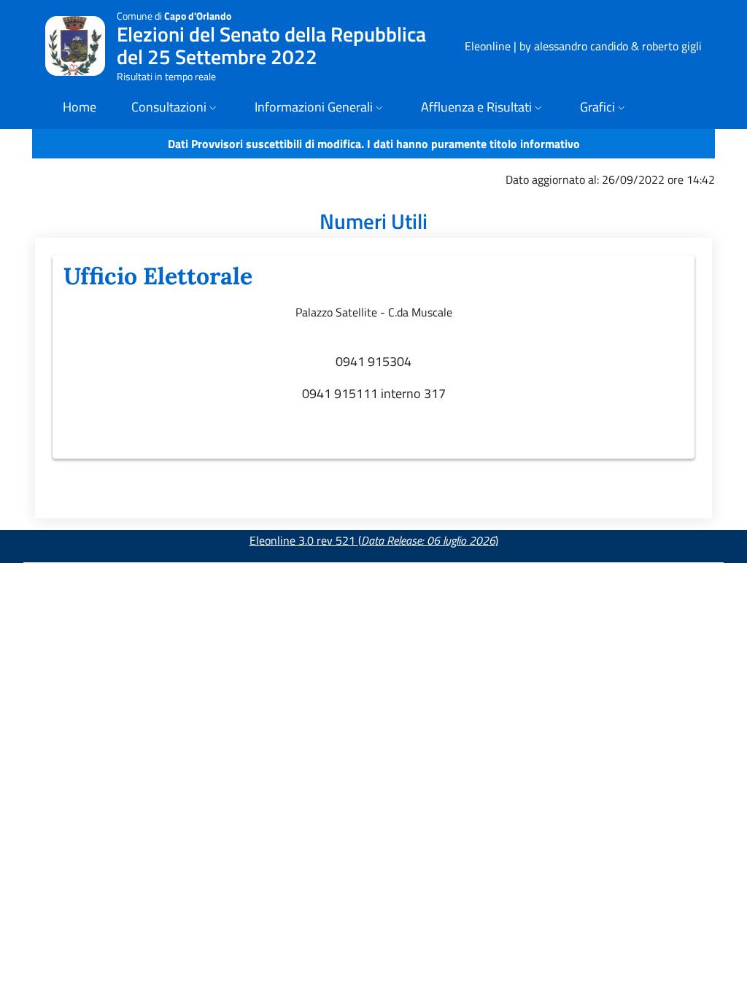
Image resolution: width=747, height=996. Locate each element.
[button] (175, 108)
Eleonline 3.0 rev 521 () (373, 540)
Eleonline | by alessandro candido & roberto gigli (583, 46)
